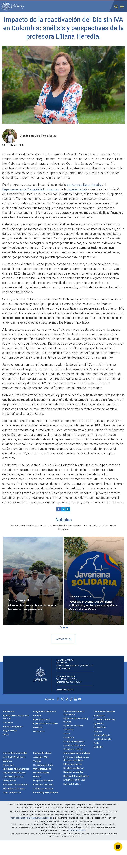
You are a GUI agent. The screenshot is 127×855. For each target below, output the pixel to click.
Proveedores (100, 727)
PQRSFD (37, 776)
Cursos (67, 733)
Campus (37, 761)
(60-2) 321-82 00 (63, 668)
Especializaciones (41, 719)
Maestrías (37, 727)
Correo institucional (42, 769)
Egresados (99, 723)
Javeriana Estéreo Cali (13, 776)
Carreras (37, 715)
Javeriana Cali (77, 189)
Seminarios (69, 729)
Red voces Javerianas (43, 784)
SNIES (11, 804)
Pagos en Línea (10, 730)
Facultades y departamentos (16, 769)
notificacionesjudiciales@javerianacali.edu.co (31, 818)
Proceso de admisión (13, 726)
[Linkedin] (68, 509)
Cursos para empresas (74, 741)
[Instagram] (66, 699)
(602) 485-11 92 (87, 666)
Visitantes (98, 747)
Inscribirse (8, 722)
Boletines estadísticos (74, 768)
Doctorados (38, 731)
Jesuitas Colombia (102, 739)
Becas (6, 734)
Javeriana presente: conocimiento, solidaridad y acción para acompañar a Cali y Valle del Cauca (93, 605)
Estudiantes (99, 715)
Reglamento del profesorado (78, 804)
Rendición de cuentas (73, 772)
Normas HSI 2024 (72, 784)
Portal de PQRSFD (77, 830)
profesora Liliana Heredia (84, 185)
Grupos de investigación (14, 772)
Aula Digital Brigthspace (14, 757)
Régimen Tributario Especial (76, 776)
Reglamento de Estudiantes (48, 804)
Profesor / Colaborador (105, 719)
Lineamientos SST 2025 (74, 780)
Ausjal (96, 743)
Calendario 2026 (41, 757)
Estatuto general (25, 804)
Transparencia (9, 780)
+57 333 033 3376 (73, 682)
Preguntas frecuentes (43, 780)
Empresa (98, 731)
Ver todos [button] (62, 639)
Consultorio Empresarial (75, 745)
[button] (116, 7)
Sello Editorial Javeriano (14, 788)
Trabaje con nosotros (43, 788)
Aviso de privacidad (65, 807)
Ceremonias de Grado (43, 765)
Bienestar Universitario (106, 804)
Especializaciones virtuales (45, 723)
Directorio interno (41, 772)
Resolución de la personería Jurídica (35, 807)
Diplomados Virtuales (73, 725)
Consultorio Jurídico (73, 749)
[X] (63, 509)
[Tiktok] (71, 699)
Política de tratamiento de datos (92, 807)
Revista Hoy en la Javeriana (45, 792)
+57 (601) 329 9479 (68, 679)
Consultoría (69, 737)
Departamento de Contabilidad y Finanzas (30, 189)
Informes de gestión (73, 764)
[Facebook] (58, 509)
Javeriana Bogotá (102, 735)
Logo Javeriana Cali (12, 792)
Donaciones (8, 765)
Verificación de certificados (15, 784)
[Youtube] (79, 699)
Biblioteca (7, 761)
